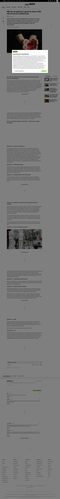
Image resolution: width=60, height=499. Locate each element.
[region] (30, 61)
